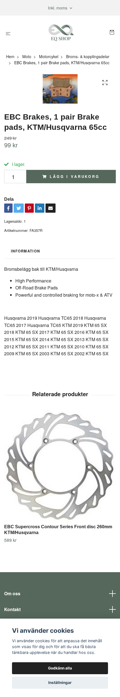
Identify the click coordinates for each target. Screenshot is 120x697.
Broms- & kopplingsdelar (87, 56)
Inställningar (60, 682)
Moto (26, 56)
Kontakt (12, 609)
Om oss (12, 593)
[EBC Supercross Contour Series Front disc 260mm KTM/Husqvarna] (60, 466)
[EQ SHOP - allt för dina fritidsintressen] (61, 33)
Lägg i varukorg (75, 176)
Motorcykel (48, 56)
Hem (10, 56)
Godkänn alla (60, 668)
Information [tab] (25, 251)
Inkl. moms (58, 8)
